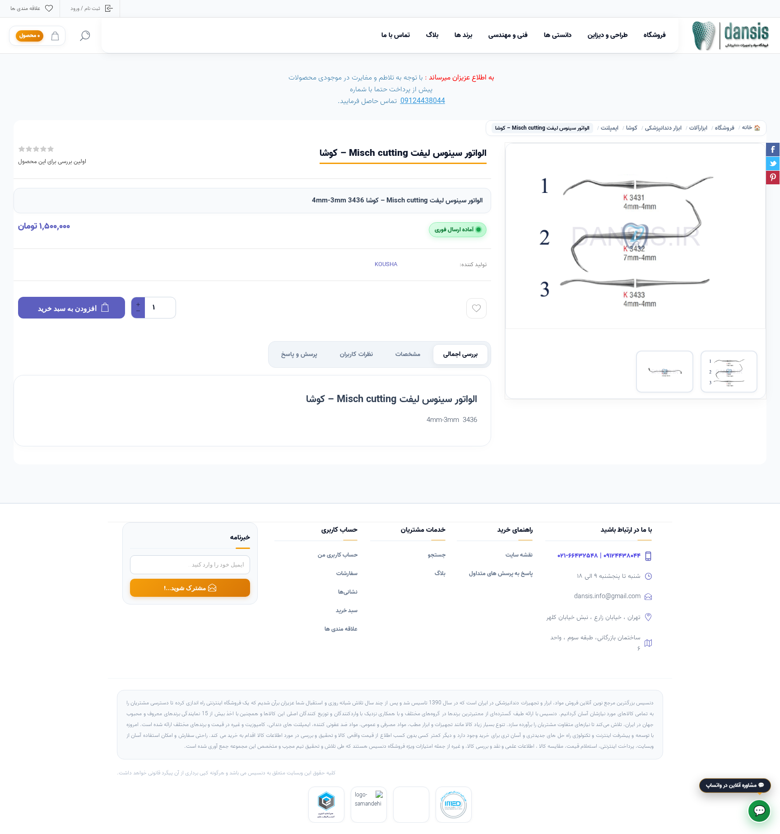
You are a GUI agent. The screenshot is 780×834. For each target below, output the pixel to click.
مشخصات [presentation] (407, 354)
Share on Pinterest (773, 177)
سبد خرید (347, 610)
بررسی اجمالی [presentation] (460, 354)
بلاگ (440, 573)
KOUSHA (386, 264)
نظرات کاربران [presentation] (356, 354)
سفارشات (347, 573)
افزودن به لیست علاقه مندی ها (476, 308)
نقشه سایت (519, 555)
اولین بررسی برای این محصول (52, 161)
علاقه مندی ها (341, 629)
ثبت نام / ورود (85, 8)
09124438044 (422, 101)
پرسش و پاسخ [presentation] (299, 354)
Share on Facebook (773, 149)
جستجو (437, 555)
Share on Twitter (773, 163)
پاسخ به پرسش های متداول (501, 573)
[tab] (460, 354)
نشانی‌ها (348, 592)
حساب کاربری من (338, 555)
